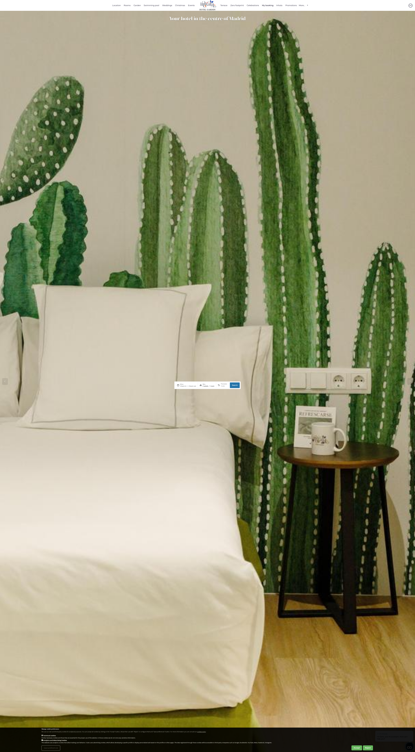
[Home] (207, 5)
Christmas (180, 5)
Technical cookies (49, 736)
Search (235, 385)
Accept (357, 748)
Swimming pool (151, 5)
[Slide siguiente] (410, 381)
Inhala (279, 5)
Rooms (127, 5)
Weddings (167, 5)
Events (191, 5)
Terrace (223, 5)
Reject (368, 748)
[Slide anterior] (5, 381)
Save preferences (51, 748)
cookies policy (201, 732)
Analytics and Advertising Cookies (55, 740)
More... (302, 5)
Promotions (291, 5)
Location (116, 5)
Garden (137, 5)
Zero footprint (237, 5)
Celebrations (253, 5)
